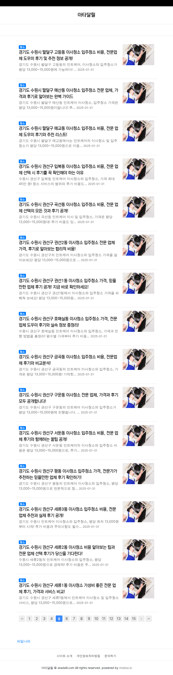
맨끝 (149, 618)
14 (126, 618)
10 (96, 618)
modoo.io (125, 668)
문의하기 (110, 656)
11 (103, 618)
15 (134, 618)
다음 (141, 618)
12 (111, 618)
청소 (22, 47)
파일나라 (23, 641)
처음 (22, 618)
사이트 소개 (64, 656)
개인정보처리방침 (88, 656)
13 (119, 618)
